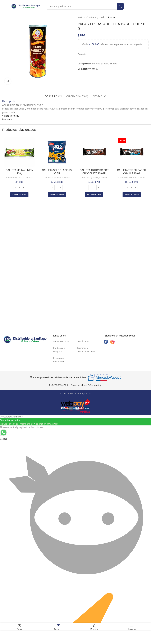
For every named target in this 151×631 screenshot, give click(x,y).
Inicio (80, 17)
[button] (19, 194)
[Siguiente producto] (147, 17)
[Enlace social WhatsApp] (97, 69)
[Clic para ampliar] (7, 81)
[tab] (53, 96)
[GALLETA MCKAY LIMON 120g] (19, 152)
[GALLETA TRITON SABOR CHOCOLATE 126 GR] (94, 152)
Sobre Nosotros (61, 341)
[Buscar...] (120, 6)
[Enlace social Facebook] (90, 69)
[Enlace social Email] (93, 69)
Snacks (111, 17)
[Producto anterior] (140, 17)
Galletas (29, 177)
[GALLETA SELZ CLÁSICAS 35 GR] (57, 152)
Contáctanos (83, 341)
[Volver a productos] (143, 17)
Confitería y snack (95, 17)
